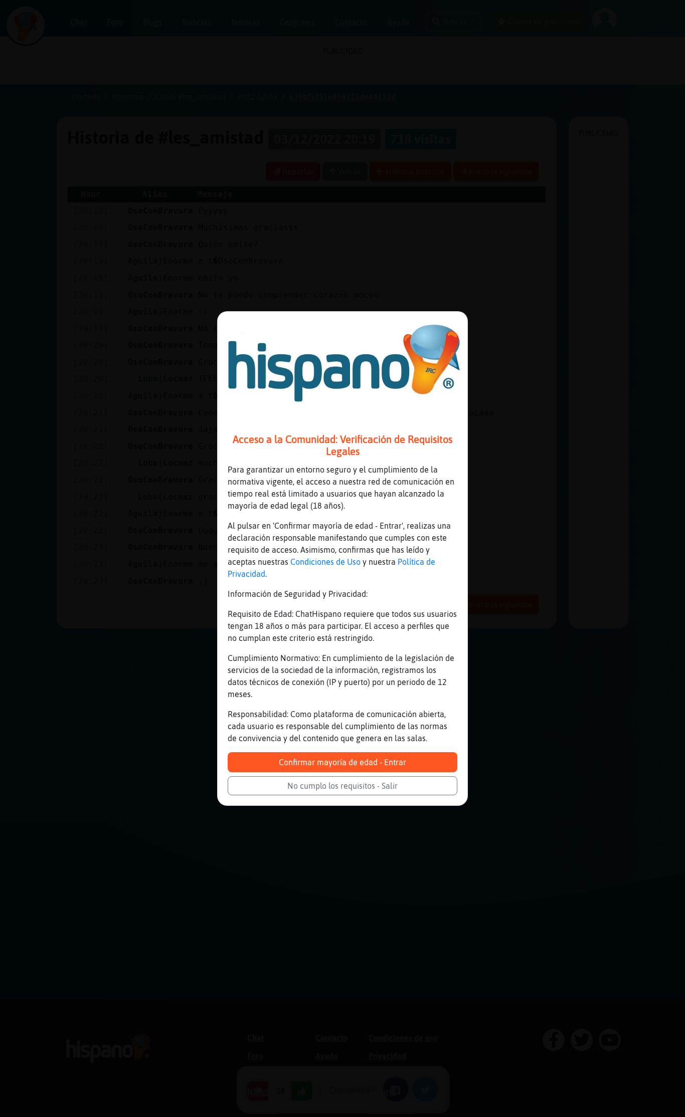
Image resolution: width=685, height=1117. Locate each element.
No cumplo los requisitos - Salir (342, 785)
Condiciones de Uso (325, 561)
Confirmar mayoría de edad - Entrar (342, 762)
